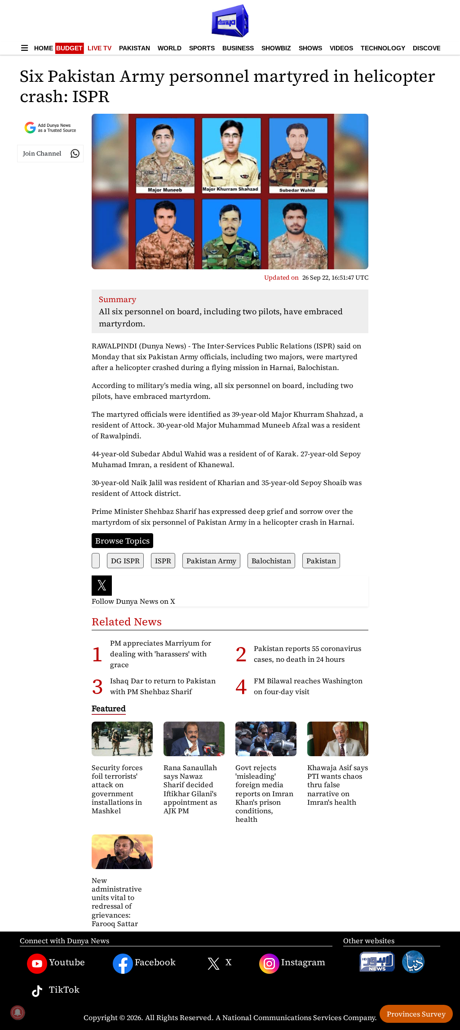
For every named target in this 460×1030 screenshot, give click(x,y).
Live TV (99, 48)
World (169, 48)
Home (43, 48)
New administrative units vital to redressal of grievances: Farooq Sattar (117, 901)
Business (238, 48)
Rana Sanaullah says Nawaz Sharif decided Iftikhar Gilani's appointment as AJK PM (190, 789)
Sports (202, 48)
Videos (341, 48)
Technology (383, 48)
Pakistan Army (211, 561)
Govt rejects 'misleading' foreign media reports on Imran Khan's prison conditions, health (264, 793)
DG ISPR (125, 561)
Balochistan (271, 561)
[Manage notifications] (17, 1012)
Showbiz (276, 48)
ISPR (163, 561)
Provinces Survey (416, 1014)
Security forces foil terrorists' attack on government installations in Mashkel (117, 789)
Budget (69, 48)
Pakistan (134, 48)
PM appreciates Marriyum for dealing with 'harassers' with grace (160, 653)
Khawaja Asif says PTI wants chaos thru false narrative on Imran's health (337, 784)
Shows (310, 48)
